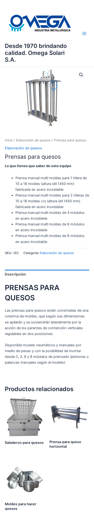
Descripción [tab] (15, 274)
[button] (81, 75)
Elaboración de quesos (33, 140)
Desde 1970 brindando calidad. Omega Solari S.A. (36, 52)
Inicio (9, 140)
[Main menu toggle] (84, 33)
